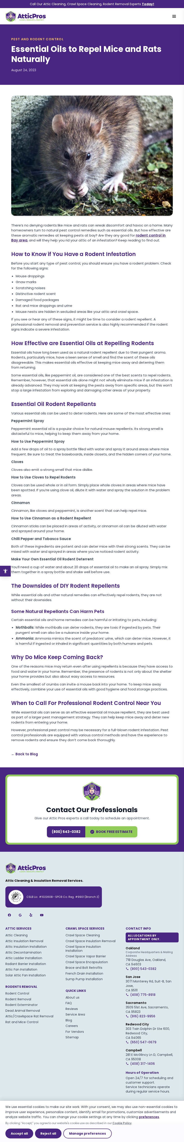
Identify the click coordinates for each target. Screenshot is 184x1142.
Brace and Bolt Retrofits (84, 967)
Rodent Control (17, 993)
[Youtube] (42, 915)
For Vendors (75, 1031)
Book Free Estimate (114, 831)
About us (72, 997)
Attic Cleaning (16, 935)
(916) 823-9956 (142, 1016)
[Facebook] (9, 915)
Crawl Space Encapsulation (87, 962)
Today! (148, 4)
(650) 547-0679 (143, 1042)
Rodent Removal (18, 999)
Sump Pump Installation (84, 979)
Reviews (72, 1009)
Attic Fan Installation (21, 969)
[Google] (20, 915)
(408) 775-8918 (143, 995)
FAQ (69, 1003)
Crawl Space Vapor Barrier (86, 956)
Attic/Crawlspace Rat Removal (29, 1016)
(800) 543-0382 (66, 831)
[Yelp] (31, 915)
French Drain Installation (84, 973)
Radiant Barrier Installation (25, 964)
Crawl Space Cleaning (83, 935)
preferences (149, 1117)
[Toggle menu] (174, 16)
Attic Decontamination (23, 952)
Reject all (48, 1133)
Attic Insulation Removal (24, 941)
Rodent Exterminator (21, 1005)
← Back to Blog (24, 754)
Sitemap (72, 1037)
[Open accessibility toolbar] (5, 571)
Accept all (19, 1133)
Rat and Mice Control (21, 1022)
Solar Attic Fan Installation (25, 975)
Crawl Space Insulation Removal (91, 941)
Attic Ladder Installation (23, 958)
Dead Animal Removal (22, 1010)
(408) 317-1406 (142, 1063)
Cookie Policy (121, 1123)
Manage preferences (87, 1133)
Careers (72, 1026)
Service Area (75, 1014)
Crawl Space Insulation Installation (83, 948)
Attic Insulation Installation (26, 946)
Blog (69, 1020)
